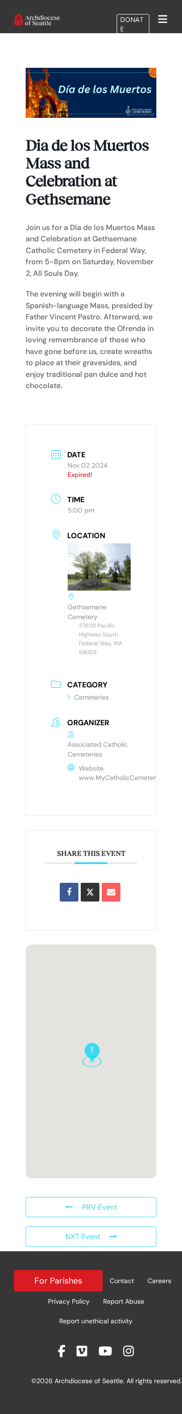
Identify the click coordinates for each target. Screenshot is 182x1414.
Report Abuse (123, 1301)
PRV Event (99, 1207)
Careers (159, 1281)
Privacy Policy (69, 1301)
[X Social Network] (90, 892)
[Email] (111, 892)
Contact (122, 1281)
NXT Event (82, 1236)
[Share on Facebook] (69, 892)
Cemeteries (91, 697)
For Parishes (58, 1280)
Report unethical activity (96, 1321)
